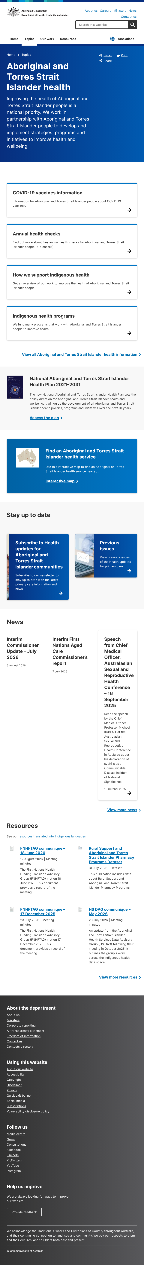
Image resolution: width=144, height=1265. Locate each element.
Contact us (128, 16)
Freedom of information (23, 1036)
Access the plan (44, 418)
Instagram (14, 1171)
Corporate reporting (21, 1025)
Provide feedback (24, 1212)
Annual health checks (36, 234)
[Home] (38, 12)
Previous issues (109, 546)
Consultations (16, 1144)
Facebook (14, 1150)
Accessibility (16, 1074)
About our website (20, 1069)
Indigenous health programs (44, 316)
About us (91, 10)
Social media (16, 1101)
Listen (108, 55)
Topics (29, 39)
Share (108, 61)
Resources (68, 39)
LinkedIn (13, 1155)
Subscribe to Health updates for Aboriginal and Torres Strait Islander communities (39, 555)
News (132, 10)
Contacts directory (20, 1046)
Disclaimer (14, 1085)
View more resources (118, 977)
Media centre (16, 1134)
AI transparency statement (25, 1031)
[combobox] (101, 24)
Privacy (12, 1090)
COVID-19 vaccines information (47, 193)
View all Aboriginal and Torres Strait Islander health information (79, 354)
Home (14, 39)
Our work (47, 39)
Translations (125, 39)
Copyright (14, 1080)
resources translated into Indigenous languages (52, 836)
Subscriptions (16, 1106)
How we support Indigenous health (51, 275)
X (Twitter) (14, 1160)
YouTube (13, 1165)
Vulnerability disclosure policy (28, 1111)
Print (124, 55)
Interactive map (60, 481)
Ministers (119, 10)
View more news (122, 810)
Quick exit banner (19, 1095)
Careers (105, 10)
